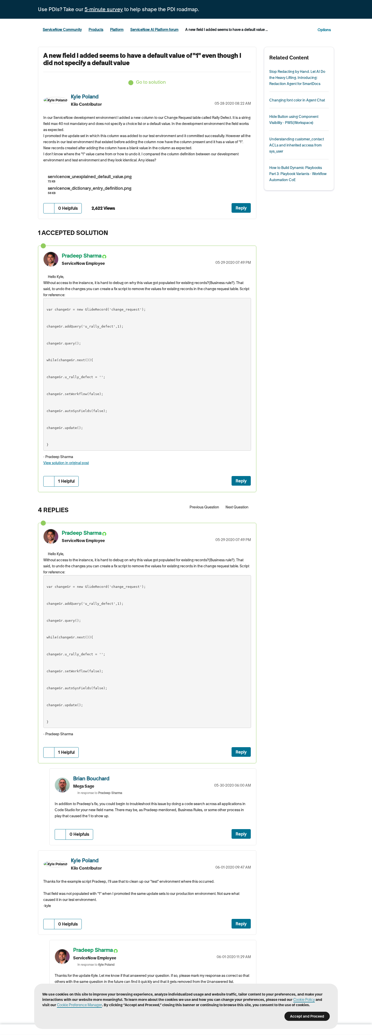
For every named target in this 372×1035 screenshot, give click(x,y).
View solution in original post (66, 463)
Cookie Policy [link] (304, 999)
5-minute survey (104, 9)
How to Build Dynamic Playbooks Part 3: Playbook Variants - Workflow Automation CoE (298, 173)
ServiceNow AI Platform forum (154, 29)
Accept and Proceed (307, 1016)
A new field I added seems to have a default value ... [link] (226, 29)
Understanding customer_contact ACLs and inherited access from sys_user (296, 145)
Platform (116, 29)
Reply (241, 207)
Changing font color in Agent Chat (297, 100)
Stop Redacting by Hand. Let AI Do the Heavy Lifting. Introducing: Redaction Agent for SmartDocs (297, 77)
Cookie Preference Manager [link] (79, 1005)
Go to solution (151, 82)
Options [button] (324, 30)
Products (96, 29)
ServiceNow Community (62, 29)
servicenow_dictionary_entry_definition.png (89, 188)
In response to (99, 793)
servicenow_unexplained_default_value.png (90, 176)
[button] (49, 208)
